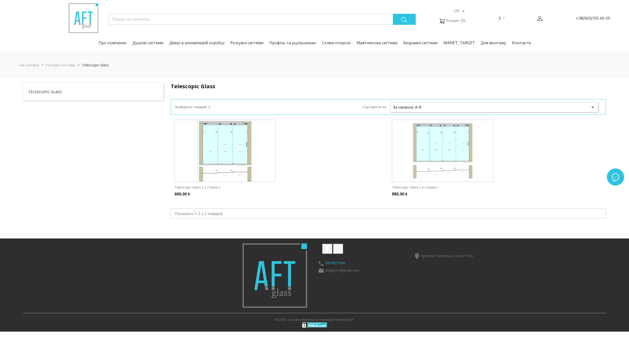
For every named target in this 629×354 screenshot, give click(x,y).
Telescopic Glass (45, 91)
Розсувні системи (246, 42)
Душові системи (147, 42)
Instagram (338, 249)
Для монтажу (493, 42)
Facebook (327, 249)
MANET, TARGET (459, 42)
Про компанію (113, 42)
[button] (540, 18)
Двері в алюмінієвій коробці (196, 42)
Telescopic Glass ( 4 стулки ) (415, 187)
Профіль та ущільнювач (292, 42)
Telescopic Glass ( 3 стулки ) (197, 187)
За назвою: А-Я (494, 107)
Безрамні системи (420, 42)
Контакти (521, 42)
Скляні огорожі (336, 42)
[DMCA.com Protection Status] (314, 324)
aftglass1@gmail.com (342, 270)
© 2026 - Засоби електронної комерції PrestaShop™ (314, 319)
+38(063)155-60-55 (593, 18)
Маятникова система (377, 42)
